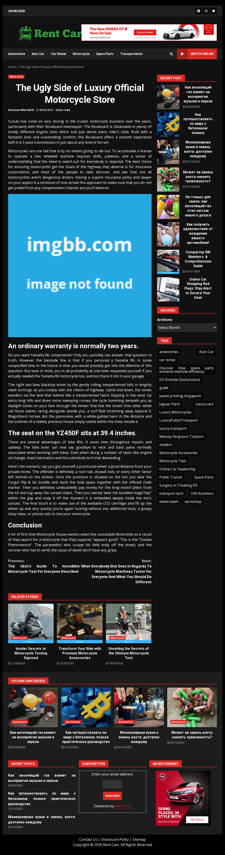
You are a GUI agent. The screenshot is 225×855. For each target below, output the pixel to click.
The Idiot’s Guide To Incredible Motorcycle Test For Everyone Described (44, 566)
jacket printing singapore (180, 395)
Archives (164, 319)
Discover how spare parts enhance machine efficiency (186, 370)
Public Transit (170, 477)
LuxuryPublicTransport (178, 420)
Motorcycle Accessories (178, 452)
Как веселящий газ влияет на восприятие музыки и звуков (168, 97)
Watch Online (202, 54)
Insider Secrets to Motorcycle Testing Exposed (31, 623)
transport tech (171, 493)
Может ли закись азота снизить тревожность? (168, 179)
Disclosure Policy (115, 839)
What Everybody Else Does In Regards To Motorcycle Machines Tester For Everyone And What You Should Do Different (116, 571)
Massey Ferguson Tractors (181, 436)
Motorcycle (81, 54)
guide (164, 387)
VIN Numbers (202, 493)
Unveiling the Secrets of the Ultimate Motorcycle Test (128, 623)
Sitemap (139, 839)
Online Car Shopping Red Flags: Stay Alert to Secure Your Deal (168, 289)
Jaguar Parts (169, 404)
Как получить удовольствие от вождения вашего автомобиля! (168, 234)
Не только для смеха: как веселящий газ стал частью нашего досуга (168, 207)
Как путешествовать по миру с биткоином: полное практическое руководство (168, 124)
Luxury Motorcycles (175, 412)
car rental (167, 359)
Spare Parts (105, 54)
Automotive (16, 54)
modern (165, 444)
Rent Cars (123, 806)
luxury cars (205, 404)
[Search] (171, 54)
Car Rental (58, 54)
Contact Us (88, 839)
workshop (193, 501)
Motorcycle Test (172, 460)
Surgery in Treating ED (178, 485)
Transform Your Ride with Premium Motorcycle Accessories (79, 623)
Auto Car (38, 54)
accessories (168, 351)
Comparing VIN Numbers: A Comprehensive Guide (168, 262)
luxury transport (173, 428)
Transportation (131, 54)
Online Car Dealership (177, 469)
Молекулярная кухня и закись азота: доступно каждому (168, 152)
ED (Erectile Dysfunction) (179, 379)
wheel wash (168, 501)
